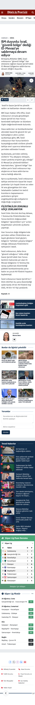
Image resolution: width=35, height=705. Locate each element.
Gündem (12, 18)
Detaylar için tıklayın (17, 587)
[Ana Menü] (2, 12)
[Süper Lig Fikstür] (32, 594)
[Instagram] (17, 662)
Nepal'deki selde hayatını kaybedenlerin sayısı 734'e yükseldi (25, 400)
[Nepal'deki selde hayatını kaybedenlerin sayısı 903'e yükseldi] (9, 375)
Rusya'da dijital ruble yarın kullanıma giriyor (9, 361)
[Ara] (33, 12)
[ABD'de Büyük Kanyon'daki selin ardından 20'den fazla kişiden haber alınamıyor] (25, 355)
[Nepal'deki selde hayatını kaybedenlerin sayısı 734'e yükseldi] (25, 393)
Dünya (3, 18)
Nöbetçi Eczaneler (9, 669)
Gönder (6, 432)
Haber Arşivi (8, 688)
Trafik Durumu (8, 674)
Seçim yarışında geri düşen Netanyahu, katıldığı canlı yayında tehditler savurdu (8, 401)
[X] (13, 662)
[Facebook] (10, 662)
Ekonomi (20, 18)
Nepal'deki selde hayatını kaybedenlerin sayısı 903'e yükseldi (9, 382)
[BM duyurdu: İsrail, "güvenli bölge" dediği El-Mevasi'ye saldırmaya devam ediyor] (17, 87)
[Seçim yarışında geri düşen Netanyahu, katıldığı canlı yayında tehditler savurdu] (9, 393)
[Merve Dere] (6, 337)
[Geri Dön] (6, 693)
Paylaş (6, 99)
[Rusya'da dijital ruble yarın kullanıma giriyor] (9, 355)
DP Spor (28, 18)
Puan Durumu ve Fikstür (25, 675)
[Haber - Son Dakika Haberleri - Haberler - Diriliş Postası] (17, 12)
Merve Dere (17, 335)
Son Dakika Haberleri (23, 682)
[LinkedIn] (21, 662)
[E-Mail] (14, 339)
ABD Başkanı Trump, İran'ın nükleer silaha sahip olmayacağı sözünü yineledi (25, 383)
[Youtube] (25, 662)
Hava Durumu (25, 669)
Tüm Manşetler (8, 681)
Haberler (4, 38)
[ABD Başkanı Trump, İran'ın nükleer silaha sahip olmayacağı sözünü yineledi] (25, 375)
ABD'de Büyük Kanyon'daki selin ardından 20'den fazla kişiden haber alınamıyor (25, 364)
